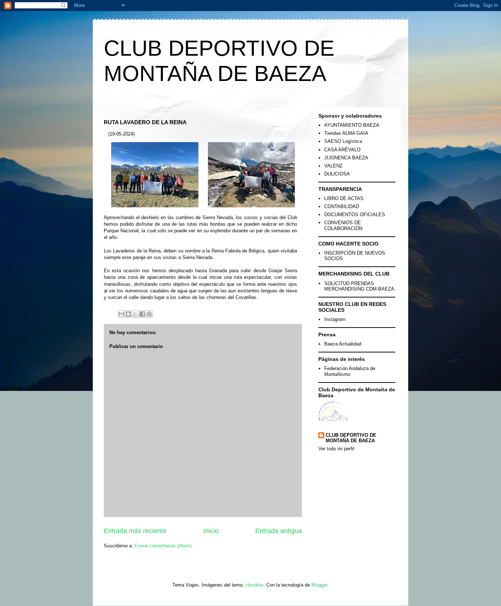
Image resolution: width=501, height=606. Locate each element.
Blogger (319, 585)
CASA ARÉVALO (342, 149)
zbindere (254, 585)
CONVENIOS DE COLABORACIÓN (343, 225)
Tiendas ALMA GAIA (346, 133)
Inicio (211, 531)
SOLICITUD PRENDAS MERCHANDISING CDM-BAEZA (359, 286)
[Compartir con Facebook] (142, 314)
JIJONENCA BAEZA (346, 157)
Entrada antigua (278, 531)
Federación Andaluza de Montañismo (349, 371)
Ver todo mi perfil (336, 448)
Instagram (334, 319)
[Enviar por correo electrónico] (121, 314)
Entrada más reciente (135, 531)
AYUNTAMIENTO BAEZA (351, 125)
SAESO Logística (343, 141)
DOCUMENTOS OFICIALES (354, 214)
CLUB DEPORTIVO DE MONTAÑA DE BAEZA (351, 437)
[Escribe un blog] (128, 314)
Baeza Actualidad (342, 344)
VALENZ (333, 166)
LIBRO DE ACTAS (343, 198)
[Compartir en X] (135, 314)
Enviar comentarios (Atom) (163, 545)
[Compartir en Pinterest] (149, 314)
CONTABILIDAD (341, 206)
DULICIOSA (337, 174)
